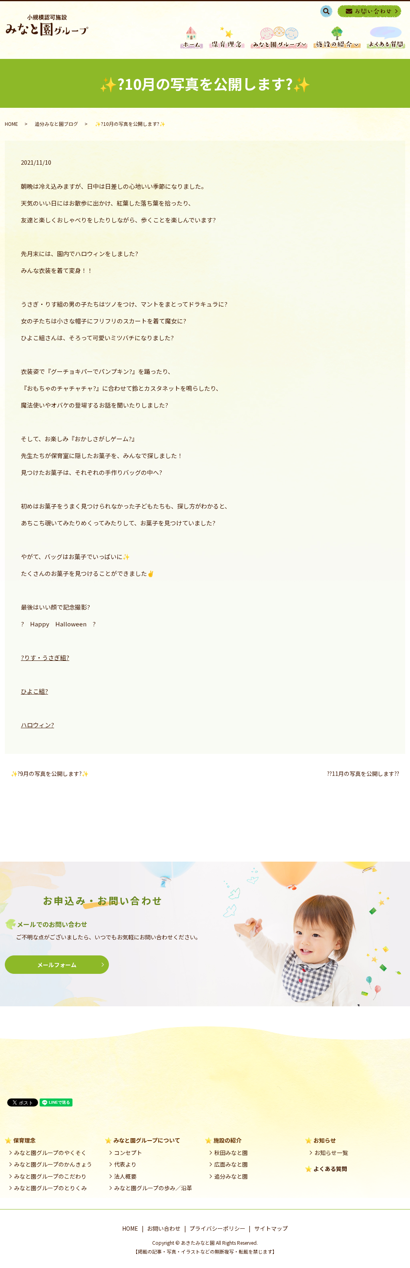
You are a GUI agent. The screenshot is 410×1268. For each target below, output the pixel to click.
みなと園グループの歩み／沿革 (153, 1188)
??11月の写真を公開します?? (363, 773)
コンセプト (128, 1153)
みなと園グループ (279, 37)
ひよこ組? (34, 691)
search (330, 11)
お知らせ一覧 (331, 1153)
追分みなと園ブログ (56, 123)
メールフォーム (56, 965)
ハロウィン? (37, 725)
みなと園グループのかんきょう (53, 1164)
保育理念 (227, 37)
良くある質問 (386, 37)
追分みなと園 (231, 1176)
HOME (191, 37)
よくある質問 (330, 1169)
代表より (125, 1164)
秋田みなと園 (231, 1153)
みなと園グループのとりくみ (50, 1188)
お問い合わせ (164, 1228)
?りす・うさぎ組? (45, 657)
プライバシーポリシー (217, 1228)
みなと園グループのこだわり (50, 1176)
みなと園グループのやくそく (50, 1153)
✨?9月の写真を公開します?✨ (49, 773)
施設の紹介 (337, 37)
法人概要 (125, 1176)
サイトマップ (271, 1228)
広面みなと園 (231, 1164)
